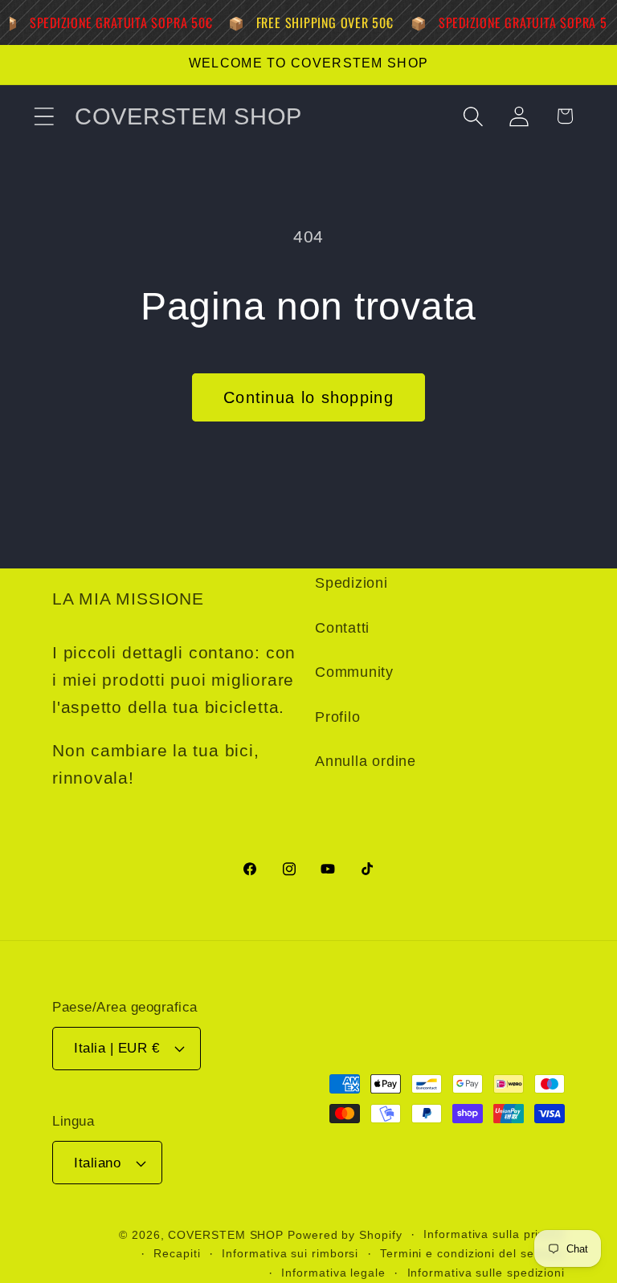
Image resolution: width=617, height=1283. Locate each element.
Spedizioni (351, 583)
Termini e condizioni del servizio (472, 1253)
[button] (44, 116)
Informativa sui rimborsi (290, 1253)
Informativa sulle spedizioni (486, 1272)
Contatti (342, 628)
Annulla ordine (365, 761)
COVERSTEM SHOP (226, 1234)
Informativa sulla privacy (494, 1234)
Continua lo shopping (308, 397)
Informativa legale (333, 1272)
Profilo (337, 717)
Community (354, 672)
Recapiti (176, 1253)
